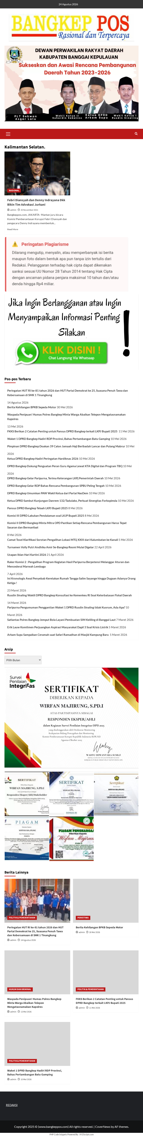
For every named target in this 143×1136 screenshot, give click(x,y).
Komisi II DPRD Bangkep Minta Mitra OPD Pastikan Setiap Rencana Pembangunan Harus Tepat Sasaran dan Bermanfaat (67, 525)
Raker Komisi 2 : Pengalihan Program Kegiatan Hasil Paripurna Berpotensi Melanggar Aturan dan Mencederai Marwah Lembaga (68, 564)
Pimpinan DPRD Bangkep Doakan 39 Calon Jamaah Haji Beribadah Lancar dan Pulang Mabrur (66, 446)
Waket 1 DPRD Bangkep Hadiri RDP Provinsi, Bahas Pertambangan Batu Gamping (58, 438)
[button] (8, 133)
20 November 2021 (29, 210)
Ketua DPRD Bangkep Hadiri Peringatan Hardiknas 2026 (42, 458)
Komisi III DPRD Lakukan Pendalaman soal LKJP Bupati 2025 (45, 515)
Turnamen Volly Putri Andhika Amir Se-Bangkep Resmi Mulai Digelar (50, 547)
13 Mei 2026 (26, 1011)
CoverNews (102, 1126)
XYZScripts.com (87, 1134)
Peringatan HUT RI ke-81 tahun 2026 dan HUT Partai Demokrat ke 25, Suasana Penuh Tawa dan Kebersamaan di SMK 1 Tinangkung (67, 393)
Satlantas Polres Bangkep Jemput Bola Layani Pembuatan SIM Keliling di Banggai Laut (61, 619)
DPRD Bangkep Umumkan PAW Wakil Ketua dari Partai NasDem (47, 493)
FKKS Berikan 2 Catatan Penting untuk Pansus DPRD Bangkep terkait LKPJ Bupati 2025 (62, 431)
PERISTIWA (83, 917)
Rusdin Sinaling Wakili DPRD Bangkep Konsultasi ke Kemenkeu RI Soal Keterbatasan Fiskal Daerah (69, 595)
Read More (12, 229)
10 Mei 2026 (26, 1079)
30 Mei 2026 (94, 932)
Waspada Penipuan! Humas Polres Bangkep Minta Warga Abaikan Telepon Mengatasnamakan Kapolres (66, 417)
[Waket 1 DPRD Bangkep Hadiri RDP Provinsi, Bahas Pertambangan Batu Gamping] (37, 1044)
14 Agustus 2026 (28, 940)
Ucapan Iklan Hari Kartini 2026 (26, 554)
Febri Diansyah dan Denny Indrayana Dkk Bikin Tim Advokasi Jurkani (36, 202)
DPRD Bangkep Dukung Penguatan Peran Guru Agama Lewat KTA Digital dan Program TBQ (65, 466)
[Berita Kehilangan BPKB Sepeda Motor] (106, 901)
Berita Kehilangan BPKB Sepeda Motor (31, 407)
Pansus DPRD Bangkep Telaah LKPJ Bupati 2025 (37, 508)
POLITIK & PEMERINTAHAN (22, 917)
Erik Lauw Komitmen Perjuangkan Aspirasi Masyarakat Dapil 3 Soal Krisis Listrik (57, 627)
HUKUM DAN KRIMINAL (20, 989)
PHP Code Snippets (58, 1134)
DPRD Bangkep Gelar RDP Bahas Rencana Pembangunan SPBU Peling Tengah (56, 485)
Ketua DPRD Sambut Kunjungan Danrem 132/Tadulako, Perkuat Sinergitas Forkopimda (62, 500)
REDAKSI (12, 1105)
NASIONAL (14, 190)
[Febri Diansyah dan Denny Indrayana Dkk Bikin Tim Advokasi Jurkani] (37, 173)
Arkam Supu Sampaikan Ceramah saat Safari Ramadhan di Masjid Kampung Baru (58, 634)
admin (13, 210)
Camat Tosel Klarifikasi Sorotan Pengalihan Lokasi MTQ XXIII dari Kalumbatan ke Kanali (62, 539)
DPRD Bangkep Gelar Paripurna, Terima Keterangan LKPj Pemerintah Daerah (55, 478)
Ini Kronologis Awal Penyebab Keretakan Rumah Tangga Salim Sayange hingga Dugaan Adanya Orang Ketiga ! (71, 581)
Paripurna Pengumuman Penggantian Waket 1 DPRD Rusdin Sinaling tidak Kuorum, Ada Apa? (66, 607)
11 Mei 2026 (94, 1007)
